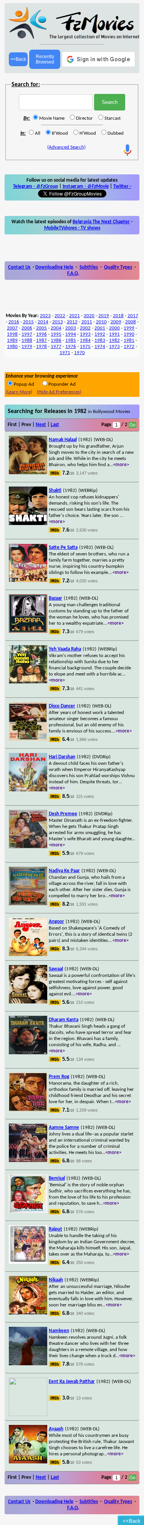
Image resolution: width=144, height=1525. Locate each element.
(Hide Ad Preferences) (59, 392)
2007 (12, 328)
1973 (114, 346)
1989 (12, 340)
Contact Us (19, 267)
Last (55, 424)
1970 (79, 352)
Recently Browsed (45, 59)
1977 (56, 346)
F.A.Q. (73, 273)
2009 (116, 321)
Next (41, 424)
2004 (56, 328)
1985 (70, 340)
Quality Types (118, 267)
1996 (41, 334)
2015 (28, 321)
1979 (27, 346)
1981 (129, 340)
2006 (27, 328)
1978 (41, 346)
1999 (129, 328)
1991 (114, 334)
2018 (118, 315)
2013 (57, 321)
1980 (12, 346)
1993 (85, 334)
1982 (114, 340)
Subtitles (88, 267)
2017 (132, 315)
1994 (70, 334)
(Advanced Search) (66, 147)
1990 (129, 334)
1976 (70, 346)
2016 (13, 321)
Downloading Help (54, 267)
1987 (41, 340)
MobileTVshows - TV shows (72, 228)
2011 (86, 321)
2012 (72, 321)
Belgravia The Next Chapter (101, 221)
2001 (99, 328)
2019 (103, 315)
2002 (85, 328)
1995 (56, 334)
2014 (43, 321)
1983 (99, 340)
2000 (114, 328)
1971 (65, 352)
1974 (99, 346)
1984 (85, 340)
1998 (12, 334)
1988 (27, 340)
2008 (130, 321)
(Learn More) (19, 392)
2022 (60, 315)
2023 (45, 315)
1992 (99, 334)
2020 (89, 315)
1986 (56, 340)
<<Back (18, 59)
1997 (27, 334)
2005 (41, 328)
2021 (74, 315)
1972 (129, 346)
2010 (101, 321)
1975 (85, 346)
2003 (70, 328)
